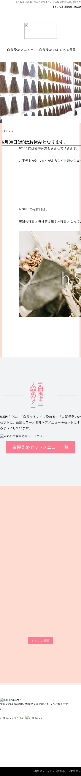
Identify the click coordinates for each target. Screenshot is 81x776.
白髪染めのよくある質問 (58, 49)
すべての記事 (41, 640)
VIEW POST (37, 635)
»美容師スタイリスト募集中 (49, 771)
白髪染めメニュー (21, 49)
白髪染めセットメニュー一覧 (41, 447)
